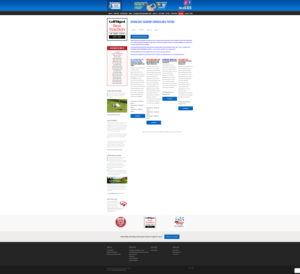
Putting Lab (132, 256)
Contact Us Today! (172, 236)
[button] (140, 37)
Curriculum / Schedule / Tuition (136, 250)
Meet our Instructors (112, 252)
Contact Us (175, 254)
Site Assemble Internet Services (119, 270)
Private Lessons (133, 254)
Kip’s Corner (176, 250)
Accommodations (133, 260)
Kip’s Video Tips (176, 252)
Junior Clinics (154, 250)
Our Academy (110, 250)
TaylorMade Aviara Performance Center (139, 252)
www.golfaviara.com (113, 193)
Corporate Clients (133, 258)
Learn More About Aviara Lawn (113, 114)
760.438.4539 (185, 8)
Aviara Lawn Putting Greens (114, 254)
